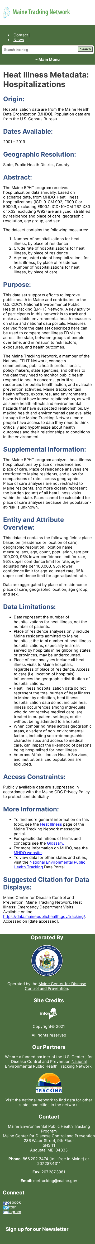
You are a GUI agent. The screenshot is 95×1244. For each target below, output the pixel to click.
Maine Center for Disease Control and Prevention (56, 986)
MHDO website (28, 852)
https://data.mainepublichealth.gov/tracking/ (44, 916)
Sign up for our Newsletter (37, 1229)
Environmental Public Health (44, 10)
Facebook (12, 1202)
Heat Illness (51, 824)
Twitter (9, 1207)
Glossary (55, 843)
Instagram (12, 1211)
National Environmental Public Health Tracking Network (48, 1064)
